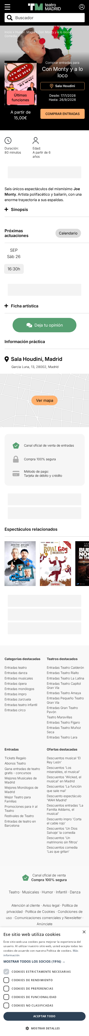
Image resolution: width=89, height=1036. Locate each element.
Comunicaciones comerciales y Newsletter (48, 918)
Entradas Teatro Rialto (63, 673)
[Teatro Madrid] (44, 6)
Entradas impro (15, 694)
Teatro (14, 892)
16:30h (14, 268)
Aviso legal (51, 905)
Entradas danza (16, 673)
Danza (75, 892)
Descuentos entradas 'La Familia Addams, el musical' (65, 809)
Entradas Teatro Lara (62, 737)
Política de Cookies (40, 911)
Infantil (61, 892)
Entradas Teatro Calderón (65, 667)
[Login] (82, 7)
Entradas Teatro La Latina (65, 678)
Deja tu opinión (48, 325)
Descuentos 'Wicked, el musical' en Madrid (64, 779)
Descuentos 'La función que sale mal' (64, 788)
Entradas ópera (16, 683)
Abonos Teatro (15, 763)
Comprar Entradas (62, 114)
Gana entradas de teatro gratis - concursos (22, 771)
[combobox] (48, 18)
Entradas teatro (16, 667)
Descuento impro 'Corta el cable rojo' (64, 821)
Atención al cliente (25, 905)
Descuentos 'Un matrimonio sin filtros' (62, 840)
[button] (44, 961)
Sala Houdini (64, 86)
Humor (20, 32)
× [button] (84, 932)
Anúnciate (44, 924)
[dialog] (44, 981)
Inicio (8, 32)
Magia (30, 32)
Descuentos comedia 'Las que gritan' (62, 849)
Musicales (30, 892)
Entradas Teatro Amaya (64, 693)
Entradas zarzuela (18, 699)
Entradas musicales (19, 678)
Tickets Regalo (15, 758)
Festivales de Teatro (19, 816)
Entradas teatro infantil (21, 705)
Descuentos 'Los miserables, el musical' (63, 770)
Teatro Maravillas (59, 717)
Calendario (68, 233)
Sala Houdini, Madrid (36, 359)
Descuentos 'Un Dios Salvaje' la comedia (62, 830)
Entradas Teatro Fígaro (63, 722)
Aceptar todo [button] (44, 1016)
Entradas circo (15, 710)
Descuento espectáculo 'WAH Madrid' (64, 798)
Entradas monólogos (19, 689)
